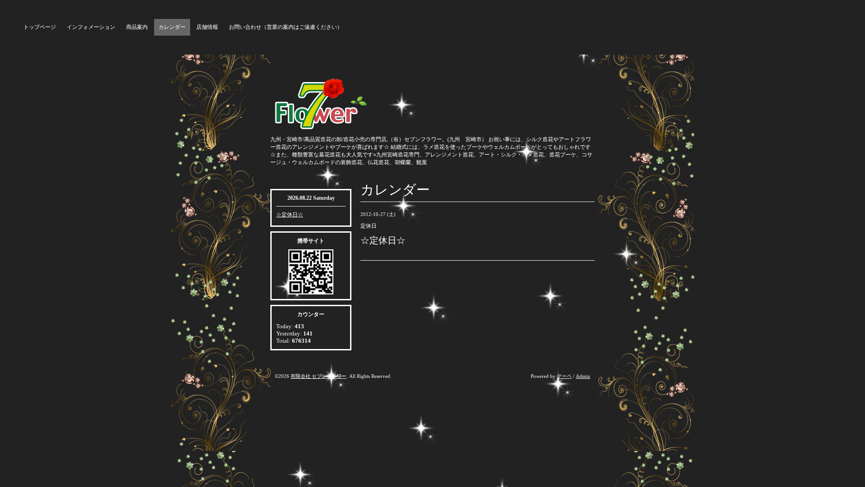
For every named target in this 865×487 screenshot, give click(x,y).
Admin (583, 376)
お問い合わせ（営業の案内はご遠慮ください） (285, 27)
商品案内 (137, 27)
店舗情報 (207, 27)
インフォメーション (91, 27)
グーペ (564, 376)
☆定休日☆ (289, 214)
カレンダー (172, 27)
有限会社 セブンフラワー (318, 376)
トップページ (39, 27)
